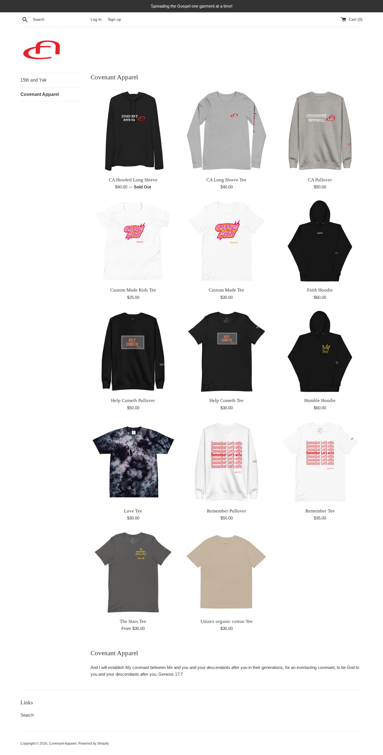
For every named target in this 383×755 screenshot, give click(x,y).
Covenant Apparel (39, 94)
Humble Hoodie (320, 400)
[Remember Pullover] (226, 462)
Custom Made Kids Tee (133, 290)
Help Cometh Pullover (133, 400)
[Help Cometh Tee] (226, 351)
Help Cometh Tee (226, 400)
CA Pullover (320, 180)
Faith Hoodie (320, 290)
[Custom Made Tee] (226, 241)
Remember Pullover (226, 511)
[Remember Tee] (320, 462)
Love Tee (133, 511)
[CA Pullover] (320, 130)
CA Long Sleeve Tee (226, 180)
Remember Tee (320, 511)
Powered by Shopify (93, 743)
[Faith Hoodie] (320, 241)
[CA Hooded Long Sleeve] (133, 130)
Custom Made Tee (226, 290)
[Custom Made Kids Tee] (133, 241)
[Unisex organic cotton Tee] (226, 572)
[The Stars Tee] (133, 572)
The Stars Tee (133, 621)
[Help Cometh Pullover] (133, 351)
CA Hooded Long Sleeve (133, 180)
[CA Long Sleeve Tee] (226, 130)
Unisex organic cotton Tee (226, 621)
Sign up (114, 19)
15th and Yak (33, 80)
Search (27, 715)
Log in (96, 19)
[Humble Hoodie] (320, 351)
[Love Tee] (133, 462)
